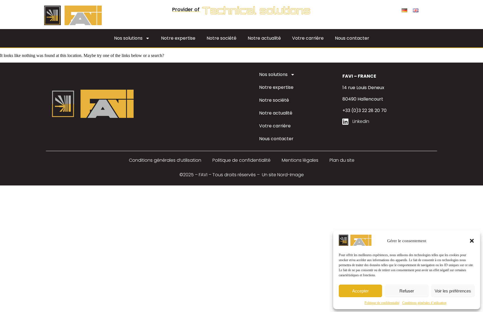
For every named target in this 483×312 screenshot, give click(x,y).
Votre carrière (308, 38)
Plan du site (342, 160)
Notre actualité (264, 38)
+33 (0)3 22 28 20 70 (364, 110)
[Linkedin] (345, 121)
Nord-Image (290, 175)
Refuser (406, 291)
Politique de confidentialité (381, 303)
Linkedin (360, 121)
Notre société (221, 38)
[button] (472, 241)
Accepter (360, 291)
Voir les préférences (453, 291)
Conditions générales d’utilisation (424, 303)
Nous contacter (352, 38)
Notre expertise (178, 38)
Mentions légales (300, 160)
